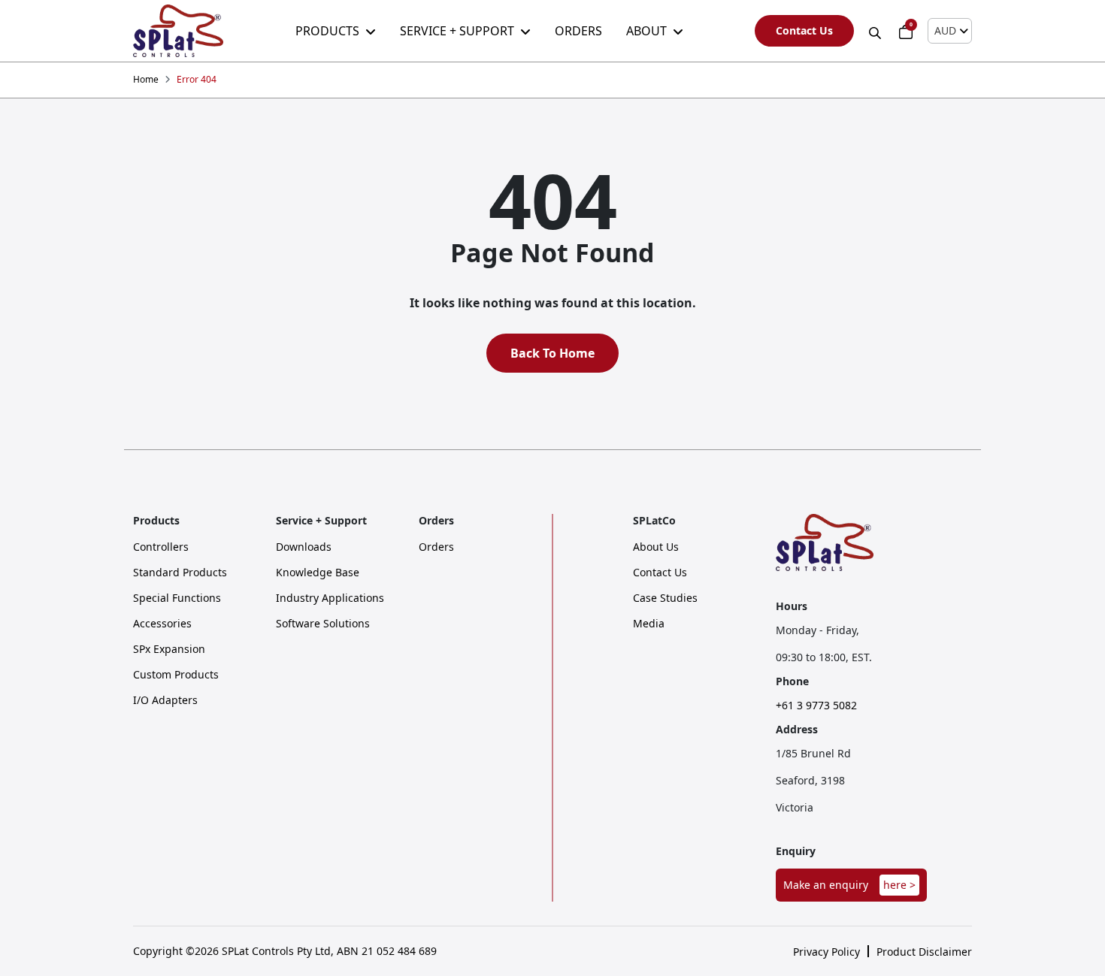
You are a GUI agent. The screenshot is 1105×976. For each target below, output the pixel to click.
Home (146, 80)
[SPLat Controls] (178, 31)
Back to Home (552, 353)
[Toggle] (876, 30)
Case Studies (665, 598)
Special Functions (177, 598)
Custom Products (176, 674)
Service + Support (457, 31)
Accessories (162, 623)
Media (649, 623)
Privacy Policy (826, 952)
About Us (656, 547)
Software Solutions (323, 623)
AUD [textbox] (945, 30)
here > (899, 885)
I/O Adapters (165, 700)
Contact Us (804, 30)
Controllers (161, 547)
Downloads (304, 547)
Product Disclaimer (924, 952)
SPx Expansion (169, 649)
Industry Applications (330, 598)
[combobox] (950, 30)
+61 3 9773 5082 (816, 705)
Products (327, 31)
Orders (578, 31)
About (646, 31)
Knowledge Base (317, 572)
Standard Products (180, 572)
